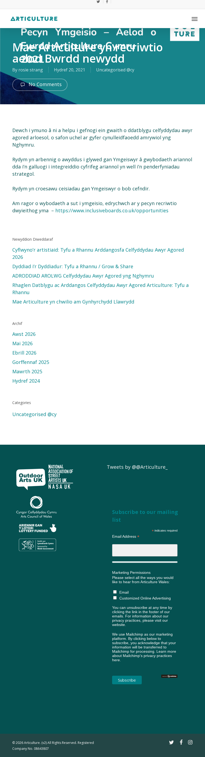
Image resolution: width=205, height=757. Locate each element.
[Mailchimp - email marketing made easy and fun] (169, 680)
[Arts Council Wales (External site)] (36, 553)
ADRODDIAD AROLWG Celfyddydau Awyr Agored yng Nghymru (83, 275)
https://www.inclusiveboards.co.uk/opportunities (111, 210)
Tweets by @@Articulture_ (137, 467)
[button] (195, 18)
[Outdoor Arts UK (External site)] (31, 492)
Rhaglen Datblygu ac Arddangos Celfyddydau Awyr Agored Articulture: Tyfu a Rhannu (100, 288)
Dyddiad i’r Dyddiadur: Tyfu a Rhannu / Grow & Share (73, 266)
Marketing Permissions (131, 572)
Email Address (125, 536)
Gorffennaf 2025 (30, 362)
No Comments (44, 84)
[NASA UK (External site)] (60, 492)
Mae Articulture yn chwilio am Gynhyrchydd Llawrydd (73, 301)
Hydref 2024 (26, 381)
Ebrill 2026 (24, 352)
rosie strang (30, 70)
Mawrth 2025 (27, 371)
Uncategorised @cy (115, 70)
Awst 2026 (24, 334)
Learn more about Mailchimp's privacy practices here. (144, 655)
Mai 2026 (22, 343)
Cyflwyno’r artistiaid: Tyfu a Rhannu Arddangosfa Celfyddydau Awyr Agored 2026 (98, 253)
